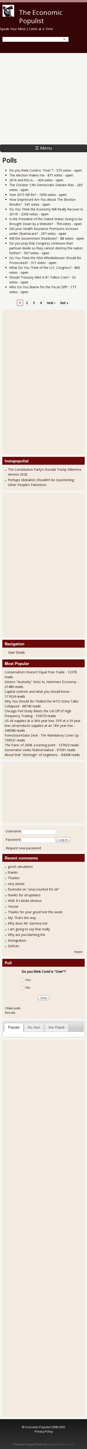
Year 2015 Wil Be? (22, 194)
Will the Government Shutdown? (33, 238)
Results (10, 1012)
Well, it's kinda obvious (25, 900)
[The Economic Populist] (8, 15)
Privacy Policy (44, 1431)
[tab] (13, 1027)
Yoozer (13, 906)
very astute (16, 883)
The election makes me (27, 175)
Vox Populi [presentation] (56, 1027)
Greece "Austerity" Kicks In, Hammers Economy (40, 682)
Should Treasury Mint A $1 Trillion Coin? (39, 277)
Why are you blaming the (26, 934)
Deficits (13, 946)
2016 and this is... (22, 180)
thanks (13, 872)
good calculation (20, 866)
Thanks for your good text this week (35, 912)
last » (64, 303)
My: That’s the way (22, 918)
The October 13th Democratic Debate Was (41, 185)
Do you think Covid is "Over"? (31, 170)
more (78, 952)
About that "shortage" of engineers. (31, 755)
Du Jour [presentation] (34, 1027)
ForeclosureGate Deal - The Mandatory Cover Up (42, 735)
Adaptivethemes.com (61, 1444)
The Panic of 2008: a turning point (30, 745)
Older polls (13, 1008)
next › (51, 303)
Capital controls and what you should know (37, 691)
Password (13, 839)
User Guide (16, 652)
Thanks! (13, 878)
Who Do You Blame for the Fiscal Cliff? (38, 287)
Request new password (23, 848)
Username (13, 831)
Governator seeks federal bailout (29, 750)
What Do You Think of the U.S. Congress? (40, 267)
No (28, 987)
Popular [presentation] (14, 1027)
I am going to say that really (29, 929)
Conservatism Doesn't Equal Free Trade (34, 672)
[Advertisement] (43, 98)
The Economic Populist (40, 16)
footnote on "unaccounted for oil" (33, 889)
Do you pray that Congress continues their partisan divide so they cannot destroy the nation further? (46, 248)
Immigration (17, 940)
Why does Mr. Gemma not (28, 923)
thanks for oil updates (24, 895)
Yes (28, 980)
